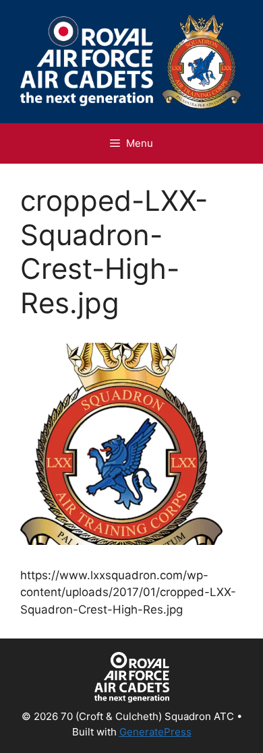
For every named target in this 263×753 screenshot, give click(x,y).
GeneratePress (155, 731)
